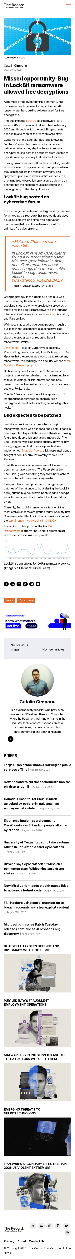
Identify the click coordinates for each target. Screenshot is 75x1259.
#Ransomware (43, 241)
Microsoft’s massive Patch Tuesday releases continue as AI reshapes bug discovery (32, 929)
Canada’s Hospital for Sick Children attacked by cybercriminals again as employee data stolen (31, 803)
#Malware (20, 241)
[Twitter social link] (33, 1226)
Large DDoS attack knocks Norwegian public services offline (37, 767)
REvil (52, 314)
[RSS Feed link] (67, 1232)
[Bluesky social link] (66, 1226)
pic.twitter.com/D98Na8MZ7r (37, 280)
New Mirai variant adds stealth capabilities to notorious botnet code (36, 888)
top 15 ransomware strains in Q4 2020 (32, 520)
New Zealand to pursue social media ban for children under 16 (37, 784)
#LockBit (19, 245)
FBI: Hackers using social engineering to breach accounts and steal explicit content (36, 907)
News (9, 600)
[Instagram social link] (49, 1226)
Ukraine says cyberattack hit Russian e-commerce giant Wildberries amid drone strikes (34, 868)
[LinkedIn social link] (41, 1226)
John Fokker (11, 348)
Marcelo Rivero (31, 450)
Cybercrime (26, 600)
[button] (68, 5)
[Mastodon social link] (58, 1226)
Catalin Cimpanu (15, 65)
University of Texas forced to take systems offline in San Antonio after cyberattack (36, 846)
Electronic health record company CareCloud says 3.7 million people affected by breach (36, 825)
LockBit (31, 121)
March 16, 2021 (45, 286)
